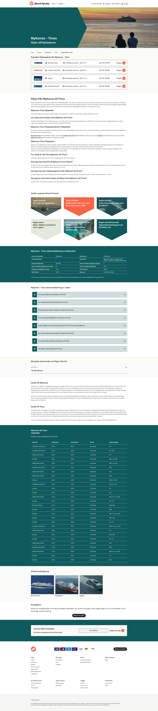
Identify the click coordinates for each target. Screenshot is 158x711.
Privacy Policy (83, 685)
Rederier (33, 664)
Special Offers (34, 669)
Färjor (57, 662)
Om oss (33, 685)
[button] (79, 294)
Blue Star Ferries (36, 135)
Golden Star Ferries (37, 137)
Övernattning (59, 660)
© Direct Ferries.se (35, 700)
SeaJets (100, 135)
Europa (39, 52)
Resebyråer (59, 685)
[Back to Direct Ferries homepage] (39, 4)
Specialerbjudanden (36, 671)
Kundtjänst (33, 662)
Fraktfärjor (58, 664)
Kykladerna (48, 52)
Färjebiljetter (34, 673)
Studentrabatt (34, 687)
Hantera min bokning (85, 660)
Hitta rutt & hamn (35, 667)
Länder (33, 660)
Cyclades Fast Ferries (69, 135)
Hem (32, 52)
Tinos (56, 52)
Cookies (82, 683)
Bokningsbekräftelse (85, 662)
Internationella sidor (36, 683)
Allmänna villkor (84, 687)
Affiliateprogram (60, 683)
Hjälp (106, 660)
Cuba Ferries (108, 683)
